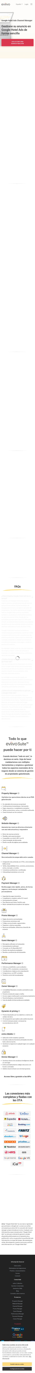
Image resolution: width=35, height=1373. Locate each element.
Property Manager (17, 1301)
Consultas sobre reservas (17, 1293)
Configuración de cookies (17, 1368)
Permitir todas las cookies (17, 1364)
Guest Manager (17, 1311)
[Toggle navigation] (31, 4)
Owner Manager (17, 1319)
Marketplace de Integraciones (17, 1268)
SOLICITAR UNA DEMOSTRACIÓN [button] (17, 42)
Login (26, 4)
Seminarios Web (17, 1288)
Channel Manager (17, 1306)
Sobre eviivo (17, 1265)
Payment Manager (17, 1316)
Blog (17, 1291)
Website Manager (17, 1303)
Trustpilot (17, 1324)
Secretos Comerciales (17, 1286)
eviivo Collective (17, 1283)
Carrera (17, 1273)
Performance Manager (17, 1314)
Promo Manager (17, 1308)
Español (18, 4)
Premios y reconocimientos (17, 1271)
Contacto (17, 1276)
